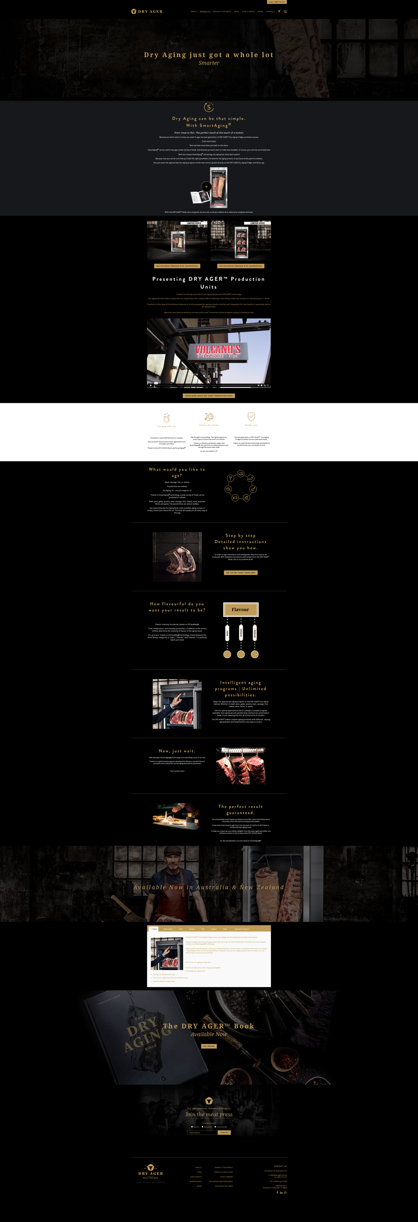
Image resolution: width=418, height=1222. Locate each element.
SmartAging (196, 1181)
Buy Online (209, 1046)
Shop (236, 11)
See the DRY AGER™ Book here (240, 573)
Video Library (226, 1177)
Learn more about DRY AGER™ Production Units (209, 396)
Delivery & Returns (224, 1186)
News (260, 11)
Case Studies (248, 11)
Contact (270, 11)
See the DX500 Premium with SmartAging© (177, 266)
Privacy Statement (224, 1167)
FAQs (199, 1172)
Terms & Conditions (223, 1172)
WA (285, 1181)
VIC (271, 1181)
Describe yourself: (209, 1123)
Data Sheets (196, 1177)
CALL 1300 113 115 (277, 2)
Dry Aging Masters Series (221, 1181)
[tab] (153, 929)
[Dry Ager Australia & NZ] (146, 11)
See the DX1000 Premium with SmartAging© (241, 266)
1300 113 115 (281, 1177)
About (194, 11)
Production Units (222, 11)
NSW (276, 1181)
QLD (281, 1181)
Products (205, 11)
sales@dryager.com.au (278, 1175)
